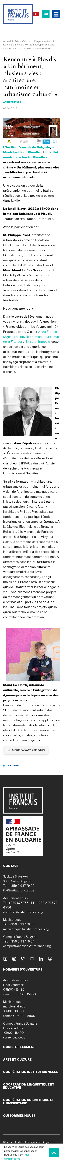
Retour (13, 765)
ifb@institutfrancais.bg (18, 890)
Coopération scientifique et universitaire (28, 1101)
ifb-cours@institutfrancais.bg (23, 912)
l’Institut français (38, 342)
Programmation (42, 41)
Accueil (7, 41)
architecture (12, 102)
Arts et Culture (22, 41)
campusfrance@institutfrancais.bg (27, 946)
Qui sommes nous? (19, 1115)
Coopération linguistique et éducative (28, 1086)
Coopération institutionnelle (30, 1072)
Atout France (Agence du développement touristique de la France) (31, 337)
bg (46, 14)
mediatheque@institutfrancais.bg (26, 929)
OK (53, 1153)
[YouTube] (36, 14)
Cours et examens (19, 1047)
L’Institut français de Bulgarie (26, 147)
